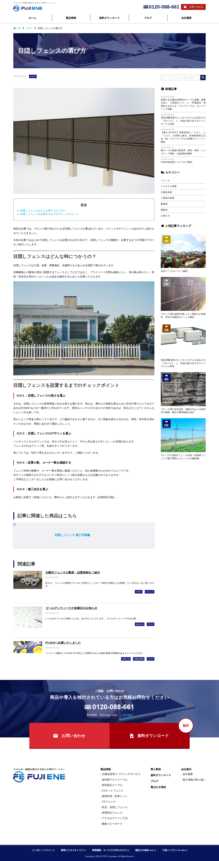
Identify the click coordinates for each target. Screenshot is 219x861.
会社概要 (186, 18)
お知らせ (165, 215)
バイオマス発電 (169, 186)
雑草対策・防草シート (115, 796)
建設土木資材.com (144, 850)
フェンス (165, 180)
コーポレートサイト (42, 850)
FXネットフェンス (112, 790)
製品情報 (71, 18)
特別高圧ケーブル (112, 785)
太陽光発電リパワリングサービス (121, 774)
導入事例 (156, 769)
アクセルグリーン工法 (115, 818)
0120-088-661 (164, 6)
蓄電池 (164, 204)
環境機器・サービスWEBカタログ (109, 850)
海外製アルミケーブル (115, 779)
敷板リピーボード (112, 823)
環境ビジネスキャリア (72, 850)
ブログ (148, 18)
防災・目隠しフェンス (115, 807)
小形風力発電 (167, 198)
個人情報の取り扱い (194, 779)
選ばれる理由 (158, 787)
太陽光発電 (166, 192)
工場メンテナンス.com (173, 850)
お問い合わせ (193, 6)
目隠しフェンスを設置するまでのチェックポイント (49, 214)
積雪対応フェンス (112, 812)
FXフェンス (109, 801)
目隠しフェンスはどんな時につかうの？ (43, 210)
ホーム (32, 18)
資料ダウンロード (109, 18)
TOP (18, 28)
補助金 (164, 210)
